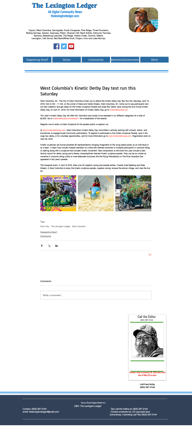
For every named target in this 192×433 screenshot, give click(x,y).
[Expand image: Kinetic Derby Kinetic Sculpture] (133, 193)
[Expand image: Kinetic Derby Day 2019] (58, 193)
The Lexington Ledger (60, 226)
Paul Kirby (44, 226)
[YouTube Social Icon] (71, 46)
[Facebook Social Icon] (56, 46)
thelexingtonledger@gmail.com (44, 411)
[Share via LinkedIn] (56, 245)
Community (45, 236)
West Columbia (78, 226)
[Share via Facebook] (41, 245)
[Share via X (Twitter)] (49, 245)
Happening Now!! (48, 232)
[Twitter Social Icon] (64, 46)
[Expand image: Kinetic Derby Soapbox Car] (96, 193)
